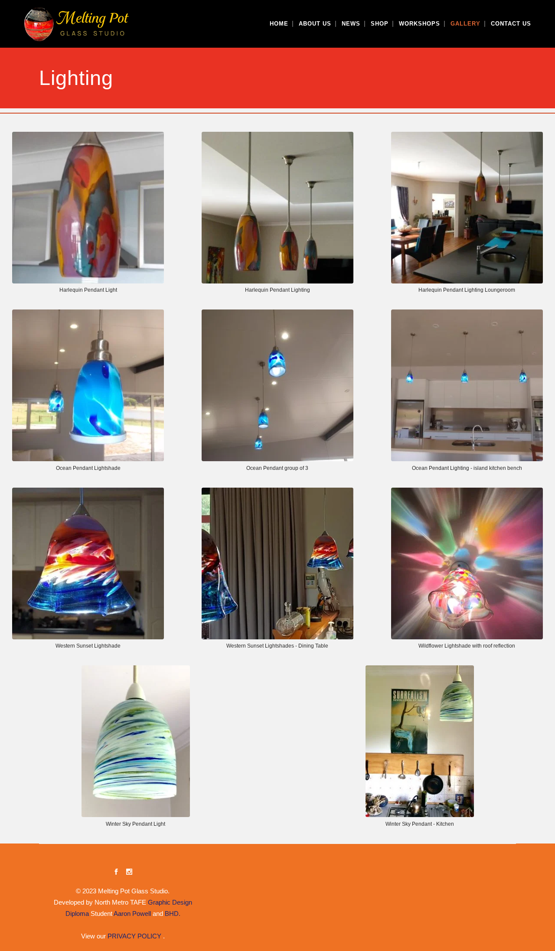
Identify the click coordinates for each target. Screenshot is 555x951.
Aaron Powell (132, 913)
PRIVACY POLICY (135, 936)
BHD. (172, 913)
